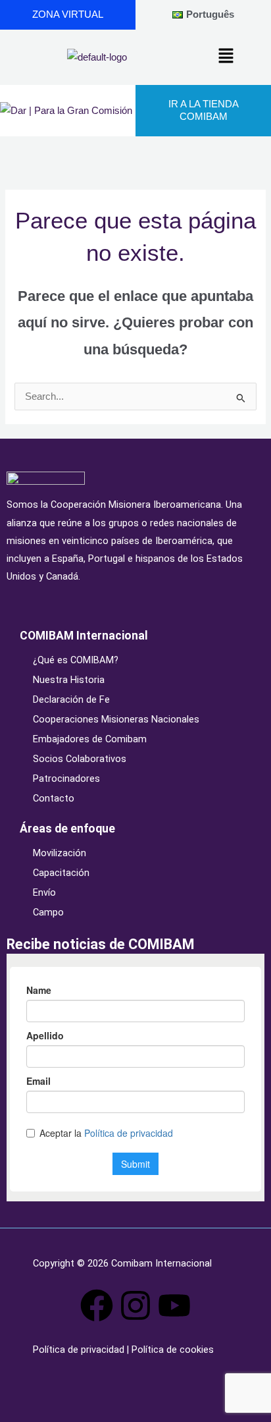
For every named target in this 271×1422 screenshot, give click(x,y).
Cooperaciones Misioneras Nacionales (116, 719)
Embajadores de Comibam (90, 739)
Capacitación (61, 873)
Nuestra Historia (69, 680)
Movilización (59, 853)
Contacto (53, 798)
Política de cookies (171, 1349)
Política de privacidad (80, 1349)
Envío (44, 892)
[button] (225, 57)
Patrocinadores (66, 778)
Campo (48, 912)
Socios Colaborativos (79, 759)
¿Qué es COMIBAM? (75, 660)
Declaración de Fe (71, 699)
